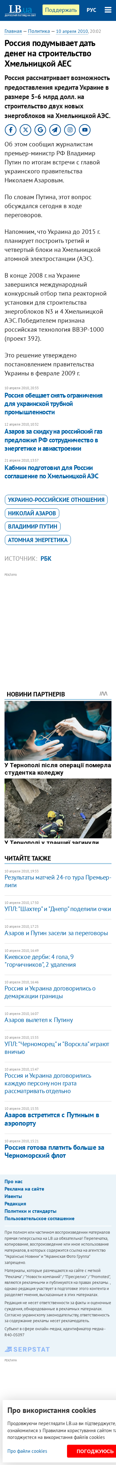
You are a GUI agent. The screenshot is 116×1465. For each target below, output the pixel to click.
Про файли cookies (27, 1451)
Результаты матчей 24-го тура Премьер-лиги (58, 881)
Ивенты (13, 1196)
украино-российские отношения (56, 499)
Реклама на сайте (24, 1188)
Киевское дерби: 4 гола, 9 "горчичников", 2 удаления (40, 961)
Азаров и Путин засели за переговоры (56, 933)
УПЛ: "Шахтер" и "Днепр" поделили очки (58, 909)
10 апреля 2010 (72, 31)
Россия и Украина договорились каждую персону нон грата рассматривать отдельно (48, 1083)
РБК (46, 558)
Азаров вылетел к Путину (38, 1020)
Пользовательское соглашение (39, 1218)
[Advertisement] (58, 622)
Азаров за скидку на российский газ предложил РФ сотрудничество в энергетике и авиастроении (53, 440)
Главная (13, 31)
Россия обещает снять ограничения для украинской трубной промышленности (53, 404)
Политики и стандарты (30, 1211)
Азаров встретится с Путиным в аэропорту (52, 1118)
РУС (91, 10)
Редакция (15, 1203)
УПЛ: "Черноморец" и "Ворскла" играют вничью (57, 1048)
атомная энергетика (38, 540)
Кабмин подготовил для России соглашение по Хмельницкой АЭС (51, 471)
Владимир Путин (32, 526)
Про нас (14, 1181)
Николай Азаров (32, 513)
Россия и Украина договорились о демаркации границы (50, 992)
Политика (39, 31)
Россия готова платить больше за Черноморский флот (54, 1151)
